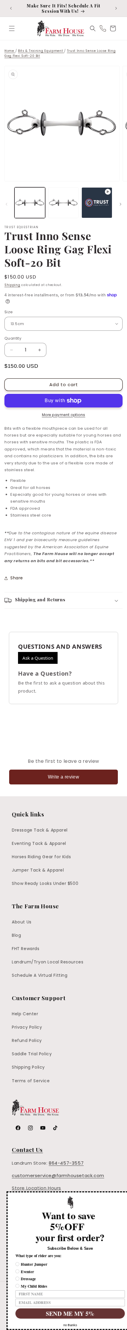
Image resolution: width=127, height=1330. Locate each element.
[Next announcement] (116, 8)
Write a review (63, 776)
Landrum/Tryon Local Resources (47, 962)
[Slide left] (6, 204)
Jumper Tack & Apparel (38, 870)
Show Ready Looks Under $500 (45, 883)
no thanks (63, 1325)
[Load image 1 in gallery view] (29, 202)
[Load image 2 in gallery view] (63, 202)
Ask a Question (37, 658)
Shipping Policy (28, 1067)
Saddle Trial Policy (32, 1054)
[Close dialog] (123, 1195)
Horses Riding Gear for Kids (41, 857)
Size (8, 312)
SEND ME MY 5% (63, 1313)
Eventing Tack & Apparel (39, 843)
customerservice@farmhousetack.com (58, 1175)
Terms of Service (31, 1081)
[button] (11, 28)
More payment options (63, 414)
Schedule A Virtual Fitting (40, 975)
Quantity (12, 338)
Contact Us (27, 1149)
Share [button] (16, 578)
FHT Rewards (26, 949)
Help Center (25, 1014)
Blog (16, 935)
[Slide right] (120, 204)
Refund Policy (27, 1040)
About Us (22, 922)
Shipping (12, 285)
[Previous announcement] (10, 8)
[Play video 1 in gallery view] (97, 202)
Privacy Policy (27, 1027)
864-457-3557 (66, 1163)
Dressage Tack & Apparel (40, 830)
